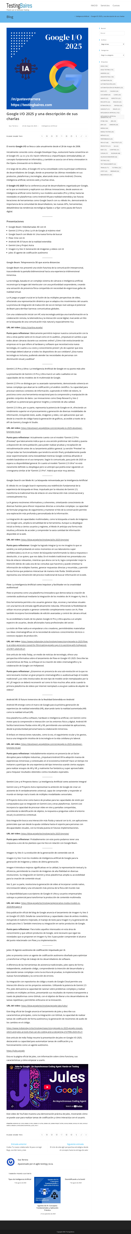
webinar (115, 171)
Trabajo (105, 168)
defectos (116, 98)
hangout (105, 109)
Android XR (16, 1123)
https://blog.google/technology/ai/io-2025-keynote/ (45, 539)
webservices (106, 175)
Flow (22, 1123)
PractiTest (117, 142)
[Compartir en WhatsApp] (86, 136)
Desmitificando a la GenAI (75, 1179)
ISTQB (104, 121)
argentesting (107, 77)
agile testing (107, 70)
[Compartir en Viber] (62, 136)
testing (105, 160)
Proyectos (106, 146)
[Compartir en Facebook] (47, 136)
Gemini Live (47, 1123)
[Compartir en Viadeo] (81, 136)
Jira (113, 121)
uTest (104, 171)
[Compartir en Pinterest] (52, 136)
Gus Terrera (13, 126)
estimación (106, 105)
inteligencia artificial (24, 1125)
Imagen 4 (14, 1125)
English (117, 102)
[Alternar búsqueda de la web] (123, 5)
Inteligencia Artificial (49, 126)
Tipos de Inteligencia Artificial (19, 1179)
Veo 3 (36, 1125)
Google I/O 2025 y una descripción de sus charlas (107, 16)
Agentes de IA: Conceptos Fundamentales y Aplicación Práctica (47, 1208)
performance (107, 139)
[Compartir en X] (42, 136)
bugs (104, 91)
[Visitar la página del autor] (11, 1161)
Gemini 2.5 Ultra (38, 1123)
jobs (103, 125)
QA (116, 146)
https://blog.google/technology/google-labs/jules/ (44, 1005)
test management (108, 164)
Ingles (116, 109)
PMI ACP (104, 142)
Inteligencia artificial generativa (108, 116)
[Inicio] (73, 16)
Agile (104, 66)
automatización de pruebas (112, 88)
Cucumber (106, 95)
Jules (32, 1125)
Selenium (115, 153)
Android (105, 73)
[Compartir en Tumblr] (76, 136)
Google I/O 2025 (77, 1123)
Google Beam (68, 1123)
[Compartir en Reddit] (71, 136)
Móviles (105, 135)
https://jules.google (16, 1050)
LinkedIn (113, 125)
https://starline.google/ (32, 327)
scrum (104, 153)
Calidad (114, 91)
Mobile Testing (107, 132)
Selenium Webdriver (109, 157)
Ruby (104, 150)
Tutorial (116, 168)
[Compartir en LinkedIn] (57, 136)
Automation (106, 80)
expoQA (118, 105)
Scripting (114, 150)
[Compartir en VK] (66, 136)
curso (117, 95)
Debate (104, 98)
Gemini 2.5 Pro (28, 1123)
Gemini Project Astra (57, 1123)
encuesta (105, 102)
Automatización (108, 84)
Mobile (104, 128)
